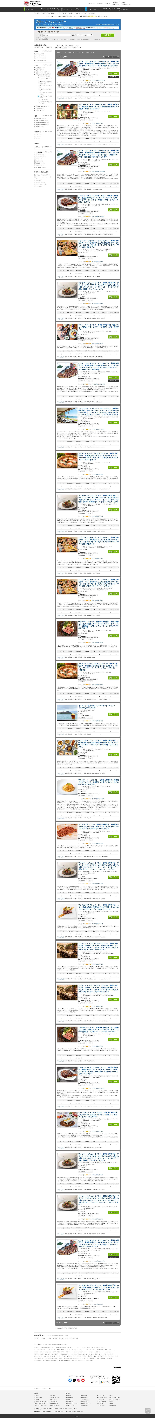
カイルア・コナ (41, 58)
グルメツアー (84, 1351)
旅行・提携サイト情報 (114, 1397)
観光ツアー (36, 1347)
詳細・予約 (113, 74)
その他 (41, 110)
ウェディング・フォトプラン (98, 1347)
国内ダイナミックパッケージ (41, 1401)
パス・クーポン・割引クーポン (50, 1360)
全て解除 (50, 51)
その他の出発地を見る (41, 60)
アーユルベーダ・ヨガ (46, 86)
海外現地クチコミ (85, 1401)
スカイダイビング (102, 1356)
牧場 (98, 1358)
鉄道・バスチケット (109, 1349)
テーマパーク (52, 1349)
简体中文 (51, 1408)
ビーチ (58, 1356)
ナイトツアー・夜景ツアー (95, 1351)
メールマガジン (101, 1405)
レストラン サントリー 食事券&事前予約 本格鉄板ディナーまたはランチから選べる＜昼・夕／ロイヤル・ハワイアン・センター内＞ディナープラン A (98, 827)
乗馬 (95, 1356)
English (44, 1408)
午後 (38, 136)
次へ (114, 57)
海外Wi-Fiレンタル (70, 1405)
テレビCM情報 (112, 1405)
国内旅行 (36, 1393)
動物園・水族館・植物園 (58, 1351)
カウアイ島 (42, 1338)
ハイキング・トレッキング (72, 1356)
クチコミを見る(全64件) (97, 303)
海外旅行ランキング (86, 1403)
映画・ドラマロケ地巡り (45, 1351)
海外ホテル (68, 1395)
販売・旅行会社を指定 (42, 172)
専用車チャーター (70, 1351)
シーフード (44, 99)
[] (105, 16)
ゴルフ (69, 1347)
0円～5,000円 (41, 118)
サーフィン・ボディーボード (95, 1354)
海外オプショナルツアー (51, 21)
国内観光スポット (54, 1403)
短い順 (87, 52)
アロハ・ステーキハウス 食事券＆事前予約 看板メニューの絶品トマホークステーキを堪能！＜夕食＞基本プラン (98, 327)
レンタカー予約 (37, 1360)
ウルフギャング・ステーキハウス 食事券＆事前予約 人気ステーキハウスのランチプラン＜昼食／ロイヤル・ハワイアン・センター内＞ (98, 1115)
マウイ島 (55, 1338)
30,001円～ (40, 126)
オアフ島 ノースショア (62, 39)
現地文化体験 (100, 1349)
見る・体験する (43, 106)
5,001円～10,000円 (42, 120)
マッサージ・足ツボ (46, 81)
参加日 (73, 35)
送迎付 (39, 159)
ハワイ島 (49, 1338)
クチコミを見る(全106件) (98, 429)
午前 (38, 134)
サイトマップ (100, 1395)
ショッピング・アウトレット (46, 102)
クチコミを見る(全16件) (97, 474)
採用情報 (111, 1403)
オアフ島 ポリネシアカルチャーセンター (46, 39)
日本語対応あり (41, 156)
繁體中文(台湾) (58, 1408)
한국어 (75, 1408)
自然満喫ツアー (55, 1354)
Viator (39, 186)
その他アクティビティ (61, 1347)
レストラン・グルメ (45, 89)
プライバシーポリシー (114, 1399)
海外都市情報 (84, 1405)
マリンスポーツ (43, 72)
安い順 (69, 52)
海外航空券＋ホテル (71, 1401)
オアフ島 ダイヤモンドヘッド (85, 39)
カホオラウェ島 (68, 1338)
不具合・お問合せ (101, 1401)
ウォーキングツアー (107, 1351)
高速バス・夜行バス (54, 1397)
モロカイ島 (75, 1338)
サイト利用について (102, 1397)
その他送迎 (109, 1358)
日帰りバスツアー (54, 1401)
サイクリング (83, 1356)
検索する (107, 35)
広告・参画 (100, 1403)
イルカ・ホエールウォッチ (49, 1356)
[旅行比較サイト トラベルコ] (35, 13)
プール (63, 1356)
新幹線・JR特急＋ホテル (41, 1405)
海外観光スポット (85, 1397)
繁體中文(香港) (68, 1408)
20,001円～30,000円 (42, 124)
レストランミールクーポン (46, 93)
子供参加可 (40, 163)
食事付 (39, 161)
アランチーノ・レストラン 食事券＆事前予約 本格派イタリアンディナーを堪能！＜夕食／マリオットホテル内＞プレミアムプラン (98, 782)
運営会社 (111, 1401)
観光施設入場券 (64, 1354)
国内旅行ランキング (54, 1405)
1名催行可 (40, 165)
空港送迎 (77, 1351)
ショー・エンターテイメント (88, 1349)
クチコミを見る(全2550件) (98, 80)
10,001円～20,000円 (42, 122)
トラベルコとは (91, 3)
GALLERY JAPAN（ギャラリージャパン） (53, 1411)
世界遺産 (36, 1351)
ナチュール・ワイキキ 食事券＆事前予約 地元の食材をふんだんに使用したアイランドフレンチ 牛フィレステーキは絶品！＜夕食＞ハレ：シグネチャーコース (98, 1030)
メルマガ (107, 3)
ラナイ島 (61, 1338)
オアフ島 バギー (98, 39)
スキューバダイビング (77, 1347)
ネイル (43, 83)
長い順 (92, 52)
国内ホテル (37, 1395)
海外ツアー (68, 1399)
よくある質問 (100, 3)
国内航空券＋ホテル (40, 1403)
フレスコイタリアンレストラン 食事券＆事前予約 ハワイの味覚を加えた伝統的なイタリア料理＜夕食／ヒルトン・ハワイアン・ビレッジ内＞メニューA (98, 907)
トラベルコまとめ (85, 1399)
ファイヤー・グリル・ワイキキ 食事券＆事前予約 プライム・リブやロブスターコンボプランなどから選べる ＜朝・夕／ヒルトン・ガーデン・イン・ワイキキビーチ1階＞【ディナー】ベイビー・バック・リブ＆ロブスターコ (98, 1200)
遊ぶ (41, 70)
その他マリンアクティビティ (47, 1347)
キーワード (38, 35)
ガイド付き (40, 154)
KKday (39, 180)
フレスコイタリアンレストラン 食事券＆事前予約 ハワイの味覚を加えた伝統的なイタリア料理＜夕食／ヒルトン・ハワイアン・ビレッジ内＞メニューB (98, 1287)
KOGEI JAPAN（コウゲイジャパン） (74, 1411)
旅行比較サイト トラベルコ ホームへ (42, 1388)
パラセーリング (37, 1356)
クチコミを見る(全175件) (98, 798)
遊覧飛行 (90, 1356)
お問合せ (115, 3)
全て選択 (45, 51)
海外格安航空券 (69, 1397)
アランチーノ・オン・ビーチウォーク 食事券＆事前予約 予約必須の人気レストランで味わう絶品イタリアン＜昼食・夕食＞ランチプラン (98, 107)
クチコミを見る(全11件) (97, 343)
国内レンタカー (53, 1399)
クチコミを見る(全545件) (98, 216)
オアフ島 (36, 1338)
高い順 (74, 52)
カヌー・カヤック (83, 1354)
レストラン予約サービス (74, 47)
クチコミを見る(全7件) (97, 123)
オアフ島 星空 (73, 39)
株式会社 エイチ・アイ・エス (43, 177)
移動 (41, 108)
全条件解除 (64, 47)
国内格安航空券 (38, 1397)
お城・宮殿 (47, 1354)
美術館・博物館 (60, 1349)
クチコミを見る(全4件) (97, 721)
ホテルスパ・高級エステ (46, 78)
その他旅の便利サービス (64, 1360)
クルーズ (78, 1349)
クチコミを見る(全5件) (97, 1131)
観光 (41, 67)
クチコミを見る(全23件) (97, 923)
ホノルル (40, 53)
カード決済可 (41, 167)
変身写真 (103, 1358)
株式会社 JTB (41, 182)
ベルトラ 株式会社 (42, 175)
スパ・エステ (45, 76)
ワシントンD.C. (41, 56)
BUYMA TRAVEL (41, 184)
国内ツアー (37, 1399)
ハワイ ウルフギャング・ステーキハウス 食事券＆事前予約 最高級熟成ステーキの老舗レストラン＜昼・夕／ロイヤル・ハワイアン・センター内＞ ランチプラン (98, 64)
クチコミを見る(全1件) (97, 261)
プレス (110, 1395)
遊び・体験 (52, 1395)
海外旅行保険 (84, 1395)
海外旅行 (68, 1393)
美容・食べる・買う (44, 74)
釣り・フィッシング (108, 1354)
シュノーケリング (74, 1354)
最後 (118, 57)
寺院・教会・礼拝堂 (38, 1354)
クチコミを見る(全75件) (97, 843)
